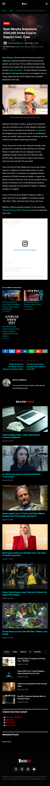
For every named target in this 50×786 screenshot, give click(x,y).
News (6, 23)
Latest (7, 652)
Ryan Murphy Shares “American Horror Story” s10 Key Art (32, 304)
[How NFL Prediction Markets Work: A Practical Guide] (8, 699)
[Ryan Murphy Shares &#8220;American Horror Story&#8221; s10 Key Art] (33, 295)
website (41, 130)
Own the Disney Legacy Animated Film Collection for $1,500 (36, 366)
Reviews (37, 652)
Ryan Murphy (7, 58)
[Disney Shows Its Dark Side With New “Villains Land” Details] (25, 615)
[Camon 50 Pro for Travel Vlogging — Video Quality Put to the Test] (8, 674)
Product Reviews (14, 717)
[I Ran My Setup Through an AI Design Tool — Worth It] (8, 661)
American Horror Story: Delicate (15, 210)
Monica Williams (16, 43)
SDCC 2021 (10, 723)
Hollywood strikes (16, 70)
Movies (23, 652)
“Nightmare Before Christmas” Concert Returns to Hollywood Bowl (13, 366)
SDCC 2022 (10, 725)
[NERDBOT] (25, 3)
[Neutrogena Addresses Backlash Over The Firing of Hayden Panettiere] (25, 537)
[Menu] (3, 3)
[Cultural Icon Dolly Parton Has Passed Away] (8, 686)
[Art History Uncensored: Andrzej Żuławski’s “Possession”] (25, 458)
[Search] (46, 3)
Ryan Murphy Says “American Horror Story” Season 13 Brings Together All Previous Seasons (11, 331)
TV (30, 652)
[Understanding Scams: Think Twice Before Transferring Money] (25, 419)
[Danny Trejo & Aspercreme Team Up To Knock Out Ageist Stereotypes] (25, 576)
